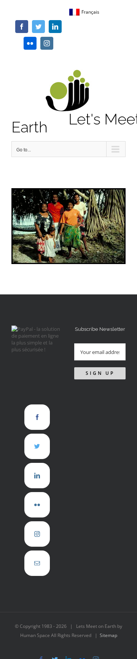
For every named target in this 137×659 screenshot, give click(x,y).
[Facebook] (37, 417)
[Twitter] (37, 446)
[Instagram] (37, 534)
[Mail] (37, 563)
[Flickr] (37, 504)
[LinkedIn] (37, 475)
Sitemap (108, 635)
